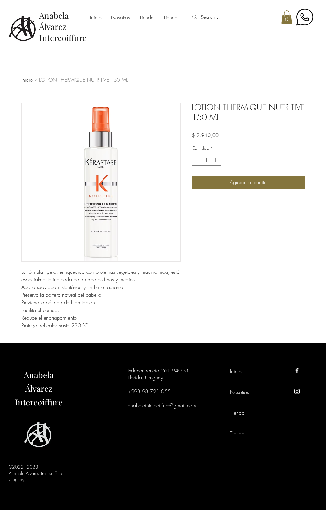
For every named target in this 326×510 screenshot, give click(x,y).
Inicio (27, 79)
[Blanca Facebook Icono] (297, 370)
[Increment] (216, 159)
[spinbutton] (206, 159)
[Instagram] (297, 391)
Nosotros (239, 392)
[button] (286, 17)
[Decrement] (197, 159)
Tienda (237, 412)
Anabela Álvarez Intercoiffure (38, 388)
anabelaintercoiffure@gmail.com (162, 405)
